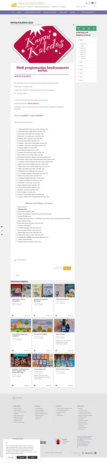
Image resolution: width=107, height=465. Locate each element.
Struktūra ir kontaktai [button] (87, 12)
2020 (81, 80)
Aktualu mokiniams (82, 422)
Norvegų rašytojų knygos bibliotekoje (41, 300)
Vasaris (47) (83, 56)
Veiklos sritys (21, 6)
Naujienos (18, 17)
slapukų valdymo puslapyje (17, 453)
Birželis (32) (83, 48)
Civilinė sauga (81, 425)
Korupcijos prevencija (82, 423)
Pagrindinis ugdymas (39, 410)
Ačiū (67, 268)
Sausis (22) (82, 58)
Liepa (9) (82, 46)
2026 (81, 40)
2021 (81, 76)
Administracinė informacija (42, 6)
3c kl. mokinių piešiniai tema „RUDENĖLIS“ (20, 335)
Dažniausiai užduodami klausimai (85, 415)
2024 (81, 65)
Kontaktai (63, 6)
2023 (81, 69)
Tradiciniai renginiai (18, 418)
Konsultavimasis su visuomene (84, 413)
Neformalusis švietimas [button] (50, 12)
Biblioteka (24, 17)
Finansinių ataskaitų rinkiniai (62, 410)
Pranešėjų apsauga (82, 417)
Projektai (58, 413)
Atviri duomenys (81, 429)
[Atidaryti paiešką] (94, 6)
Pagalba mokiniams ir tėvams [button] (32, 12)
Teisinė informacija (82, 427)
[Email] (44, 442)
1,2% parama (81, 418)
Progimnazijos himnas (18, 417)
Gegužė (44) (83, 50)
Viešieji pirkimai (60, 415)
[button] (86, 3)
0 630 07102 (81, 440)
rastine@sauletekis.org (84, 441)
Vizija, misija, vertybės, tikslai (20, 412)
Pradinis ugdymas (39, 408)
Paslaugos (30, 6)
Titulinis (12, 17)
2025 (81, 62)
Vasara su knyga (60, 334)
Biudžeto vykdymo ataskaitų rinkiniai (64, 408)
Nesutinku (21, 457)
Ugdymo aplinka (17, 410)
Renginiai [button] (72, 12)
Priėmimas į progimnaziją (19, 422)
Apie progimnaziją (18, 408)
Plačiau (26, 315)
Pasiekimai (16, 413)
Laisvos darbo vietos (82, 410)
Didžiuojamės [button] (63, 12)
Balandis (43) (83, 52)
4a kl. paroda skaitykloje (40, 334)
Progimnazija (55, 6)
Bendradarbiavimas (18, 420)
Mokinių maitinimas (39, 415)
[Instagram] (41, 442)
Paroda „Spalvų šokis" (40, 369)
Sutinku (32, 457)
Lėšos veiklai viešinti (61, 412)
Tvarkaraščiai (19, 398)
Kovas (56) (82, 54)
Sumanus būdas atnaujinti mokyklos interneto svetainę (76, 453)
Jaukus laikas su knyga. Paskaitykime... (18, 300)
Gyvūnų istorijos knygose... (63, 369)
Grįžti (17, 275)
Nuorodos (80, 408)
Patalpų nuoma (38, 417)
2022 (81, 73)
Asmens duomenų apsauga (84, 412)
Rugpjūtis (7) (83, 44)
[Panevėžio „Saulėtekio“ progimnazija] (14, 5)
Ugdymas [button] (19, 12)
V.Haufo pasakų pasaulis (62, 299)
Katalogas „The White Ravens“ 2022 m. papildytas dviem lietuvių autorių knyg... (20, 370)
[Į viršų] (95, 453)
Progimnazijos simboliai (19, 415)
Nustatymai (11, 457)
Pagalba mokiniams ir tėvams (41, 413)
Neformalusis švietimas (40, 412)
